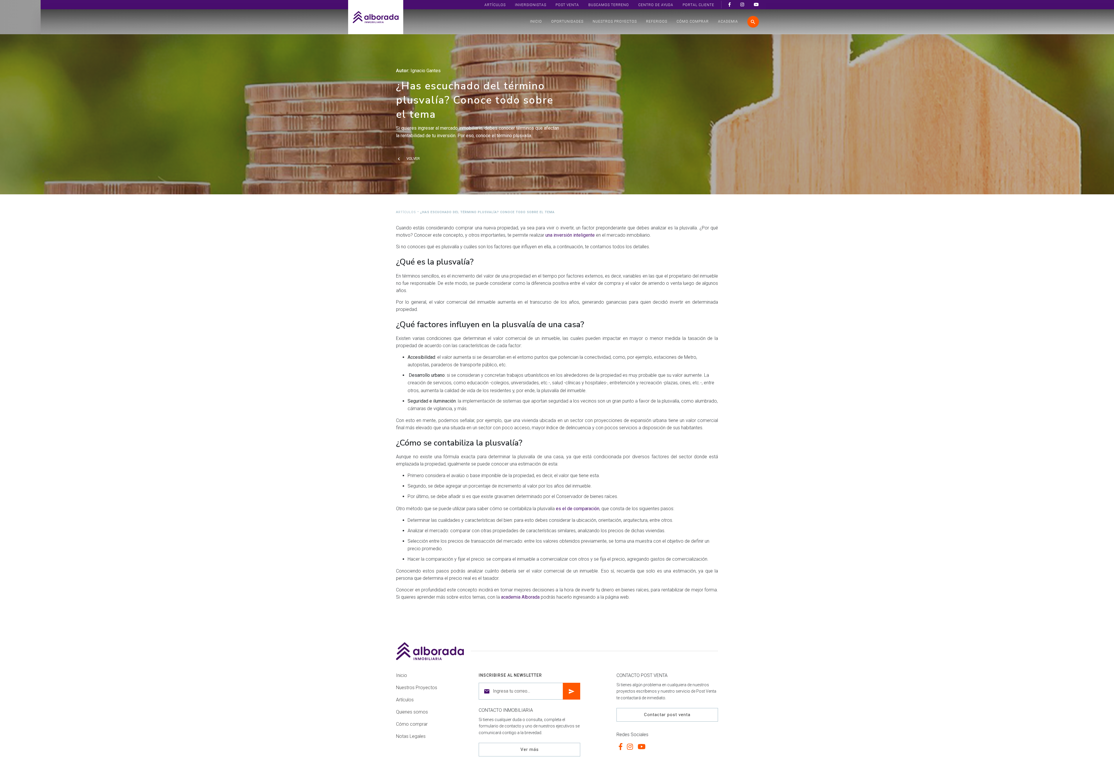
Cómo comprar (693, 21)
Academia (728, 21)
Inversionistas (530, 5)
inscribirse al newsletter (510, 675)
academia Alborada (520, 597)
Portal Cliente (698, 5)
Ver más (529, 749)
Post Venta (567, 5)
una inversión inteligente (570, 235)
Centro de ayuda (655, 5)
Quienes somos (412, 712)
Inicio (536, 21)
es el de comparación (577, 508)
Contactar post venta (667, 714)
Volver (413, 158)
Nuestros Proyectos (615, 21)
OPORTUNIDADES (567, 21)
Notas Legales (411, 736)
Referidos (656, 21)
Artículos (495, 5)
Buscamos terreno (608, 5)
